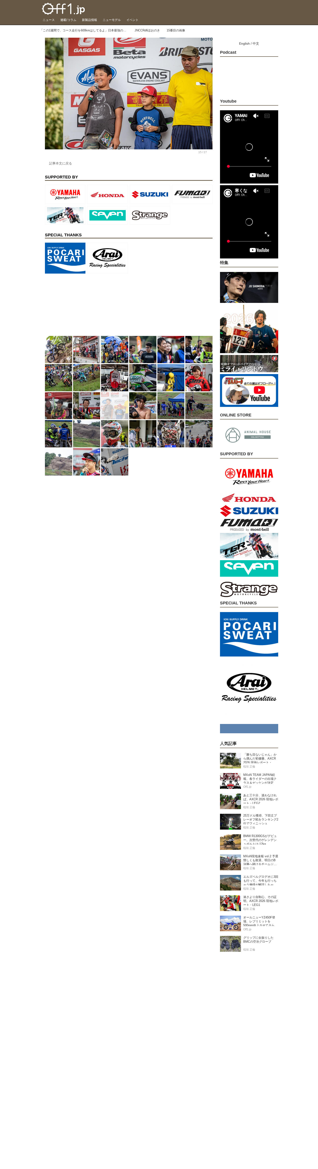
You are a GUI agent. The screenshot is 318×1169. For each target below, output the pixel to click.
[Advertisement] (80, 304)
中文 (256, 43)
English (244, 43)
